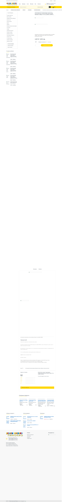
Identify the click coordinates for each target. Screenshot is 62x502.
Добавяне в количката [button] (26, 405)
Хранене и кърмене (10, 39)
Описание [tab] (35, 269)
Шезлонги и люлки (9, 41)
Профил (55, 0)
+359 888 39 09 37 (53, 3)
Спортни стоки (9, 36)
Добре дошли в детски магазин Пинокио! (12, 0)
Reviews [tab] (40, 269)
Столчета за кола (9, 38)
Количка (51, 0)
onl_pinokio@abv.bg (51, 4)
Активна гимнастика (10, 15)
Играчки (8, 24)
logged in (42, 376)
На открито (8, 27)
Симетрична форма (10, 45)
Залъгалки (45, 368)
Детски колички (9, 21)
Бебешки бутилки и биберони (39, 368)
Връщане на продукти (30, 434)
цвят (36, 41)
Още (54, 406)
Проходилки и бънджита (10, 35)
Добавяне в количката (47, 45)
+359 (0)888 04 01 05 (12, 439)
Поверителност (29, 438)
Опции (36, 405)
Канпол (48, 368)
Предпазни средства (10, 30)
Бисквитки (28, 437)
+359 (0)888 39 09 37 (13, 438)
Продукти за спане (9, 33)
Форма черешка (10, 47)
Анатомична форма (32, 368)
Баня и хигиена (9, 16)
